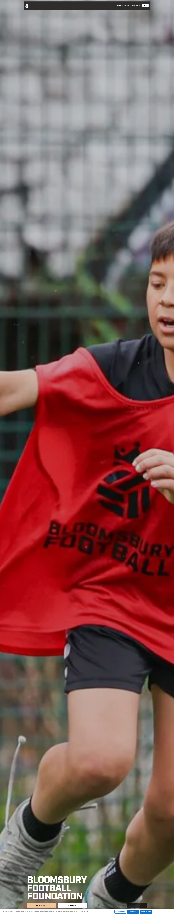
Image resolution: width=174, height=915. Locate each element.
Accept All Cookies (146, 911)
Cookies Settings (120, 911)
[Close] (171, 912)
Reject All (132, 911)
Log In (145, 5)
